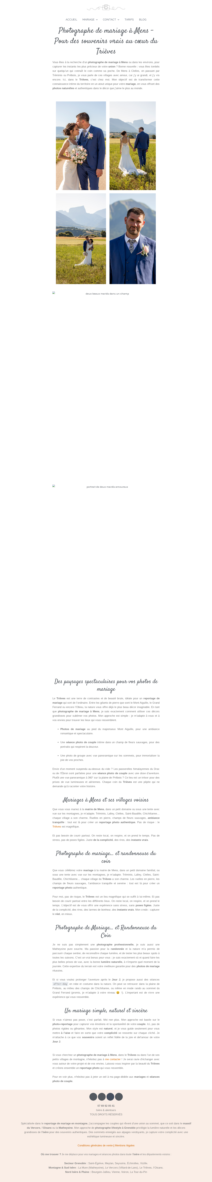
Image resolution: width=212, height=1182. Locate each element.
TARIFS (129, 19)
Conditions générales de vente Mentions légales (106, 1145)
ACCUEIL (71, 19)
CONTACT (109, 19)
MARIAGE (88, 19)
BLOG (142, 19)
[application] (96, 19)
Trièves (56, 826)
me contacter (113, 1059)
